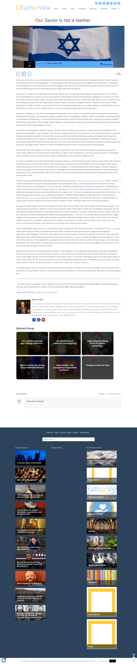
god (46, 228)
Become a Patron (65, 432)
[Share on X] (24, 74)
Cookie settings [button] (102, 661)
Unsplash (54, 292)
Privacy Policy (84, 432)
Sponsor (75, 432)
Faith (60, 63)
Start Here (50, 432)
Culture (49, 63)
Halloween (77, 237)
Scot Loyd (42, 63)
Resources (93, 8)
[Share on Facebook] (18, 74)
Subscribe (104, 8)
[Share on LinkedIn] (29, 74)
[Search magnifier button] (93, 439)
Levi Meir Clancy (40, 292)
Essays (64, 8)
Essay (55, 63)
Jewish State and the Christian (93, 181)
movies (113, 228)
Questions (82, 8)
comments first (114, 394)
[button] (119, 8)
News (72, 8)
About (56, 8)
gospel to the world (32, 198)
